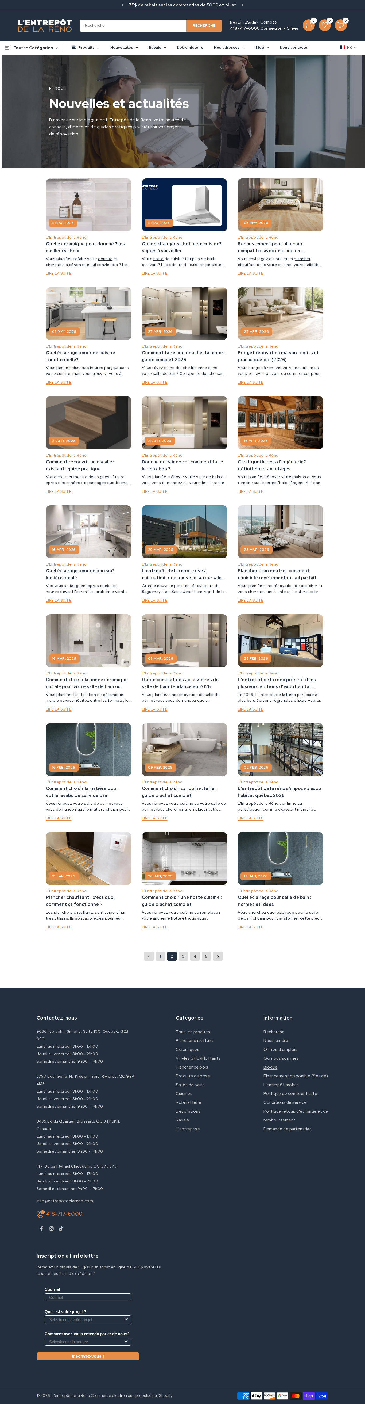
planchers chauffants (74, 912)
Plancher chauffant (194, 1040)
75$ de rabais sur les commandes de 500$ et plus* (182, 5)
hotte (158, 258)
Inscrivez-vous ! (88, 1356)
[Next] (242, 5)
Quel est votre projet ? (65, 1311)
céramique (79, 264)
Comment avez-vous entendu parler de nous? (87, 1333)
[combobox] (151, 26)
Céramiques (187, 1049)
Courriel (52, 1289)
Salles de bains (190, 1085)
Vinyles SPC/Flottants (198, 1058)
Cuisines (184, 1093)
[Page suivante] (218, 956)
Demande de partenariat (287, 1129)
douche (105, 258)
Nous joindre (275, 1040)
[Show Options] (126, 1319)
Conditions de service (285, 1102)
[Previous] (122, 5)
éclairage (285, 912)
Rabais (182, 1120)
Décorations (188, 1111)
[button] (349, 47)
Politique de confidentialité (290, 1093)
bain (172, 373)
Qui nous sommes (281, 1058)
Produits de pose (193, 1076)
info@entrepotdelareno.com (65, 1201)
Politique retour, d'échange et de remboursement (295, 1116)
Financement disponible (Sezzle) (295, 1076)
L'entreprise (188, 1129)
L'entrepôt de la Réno (71, 1395)
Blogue (270, 1067)
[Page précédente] (149, 956)
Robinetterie (188, 1102)
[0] (308, 25)
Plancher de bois (192, 1067)
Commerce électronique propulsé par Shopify (131, 1395)
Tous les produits (193, 1032)
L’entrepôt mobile (281, 1085)
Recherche (274, 1032)
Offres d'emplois (280, 1049)
